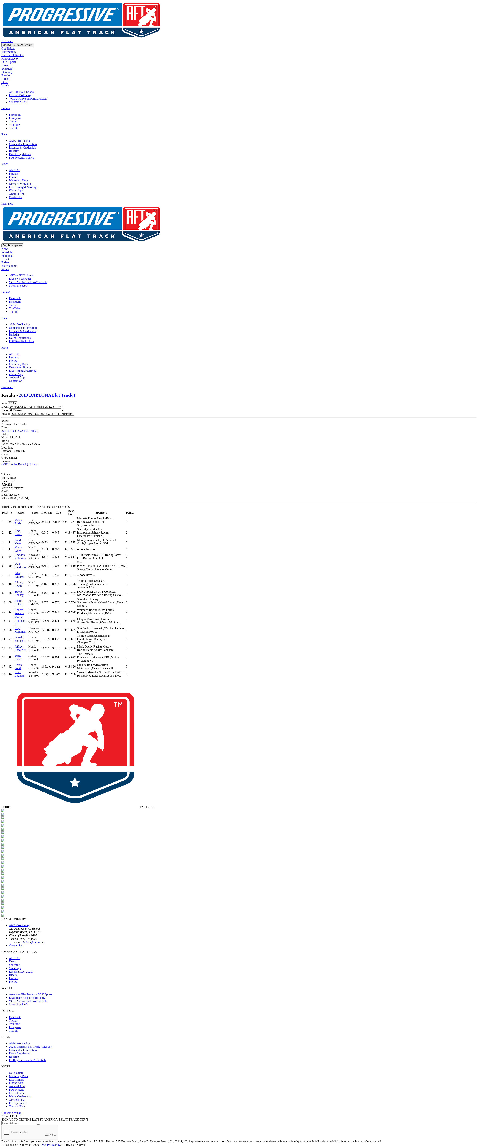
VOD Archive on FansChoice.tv (28, 98)
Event (4, 406)
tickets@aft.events (33, 942)
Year (4, 403)
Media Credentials (19, 1096)
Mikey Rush (18, 521)
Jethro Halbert (19, 602)
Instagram (15, 118)
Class (4, 410)
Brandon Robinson (20, 556)
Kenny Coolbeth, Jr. (20, 621)
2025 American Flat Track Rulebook (30, 1046)
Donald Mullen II (20, 639)
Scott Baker (18, 657)
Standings (7, 72)
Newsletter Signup (20, 183)
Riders (5, 78)
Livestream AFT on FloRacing (27, 997)
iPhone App (16, 190)
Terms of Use (17, 1106)
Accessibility (16, 1099)
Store (4, 82)
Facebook (15, 114)
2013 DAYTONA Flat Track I (47, 395)
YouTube (14, 124)
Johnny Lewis (19, 584)
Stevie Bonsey (19, 593)
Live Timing (16, 1079)
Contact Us (15, 197)
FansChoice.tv (9, 58)
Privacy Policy (17, 1103)
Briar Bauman (19, 674)
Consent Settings (11, 1112)
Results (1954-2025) (21, 971)
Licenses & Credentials (22, 147)
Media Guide (16, 1093)
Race (4, 134)
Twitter (13, 121)
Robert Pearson (19, 611)
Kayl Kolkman (20, 630)
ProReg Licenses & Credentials (27, 1060)
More (4, 164)
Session (5, 413)
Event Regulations (20, 154)
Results (5, 75)
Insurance (7, 203)
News (4, 65)
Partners (13, 173)
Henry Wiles (18, 549)
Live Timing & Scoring (22, 187)
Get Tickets (8, 48)
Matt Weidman (20, 566)
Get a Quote (16, 1072)
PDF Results (16, 1089)
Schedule (6, 68)
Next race (7, 41)
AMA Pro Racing (19, 140)
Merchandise (9, 51)
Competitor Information (23, 144)
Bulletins (14, 150)
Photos (13, 177)
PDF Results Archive (21, 157)
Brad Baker (18, 532)
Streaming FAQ (18, 101)
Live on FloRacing (12, 55)
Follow (5, 108)
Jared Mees (18, 541)
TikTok (13, 128)
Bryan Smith (18, 666)
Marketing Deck (18, 180)
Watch (5, 85)
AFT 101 (14, 170)
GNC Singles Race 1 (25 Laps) (19, 464)
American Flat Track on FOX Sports (30, 994)
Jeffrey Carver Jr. (20, 648)
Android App (17, 193)
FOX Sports (8, 62)
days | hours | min (17, 45)
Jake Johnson (19, 575)
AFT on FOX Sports (21, 91)
